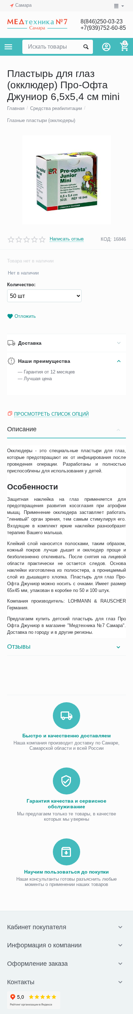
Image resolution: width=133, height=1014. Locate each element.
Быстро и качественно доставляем (66, 735)
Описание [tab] (22, 429)
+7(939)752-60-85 (103, 28)
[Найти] (86, 47)
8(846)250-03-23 (102, 21)
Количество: (21, 284)
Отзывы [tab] (19, 646)
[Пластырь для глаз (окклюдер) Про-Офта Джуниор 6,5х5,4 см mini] (66, 179)
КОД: (106, 239)
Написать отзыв (67, 239)
